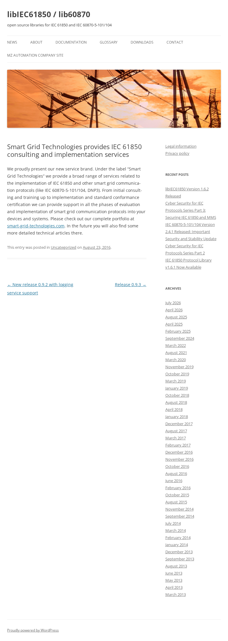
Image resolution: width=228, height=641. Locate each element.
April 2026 (174, 309)
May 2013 (173, 580)
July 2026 (173, 302)
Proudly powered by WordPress (33, 630)
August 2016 (176, 473)
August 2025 (176, 317)
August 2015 (176, 502)
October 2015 (177, 495)
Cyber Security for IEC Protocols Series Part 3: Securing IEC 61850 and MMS (190, 210)
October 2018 (177, 395)
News (12, 42)
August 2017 (176, 430)
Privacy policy (177, 153)
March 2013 (175, 594)
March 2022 (175, 345)
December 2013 (179, 551)
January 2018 (176, 416)
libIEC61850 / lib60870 (48, 14)
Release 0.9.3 (130, 284)
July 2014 (173, 523)
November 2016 (179, 459)
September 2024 (179, 338)
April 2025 (174, 324)
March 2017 (175, 438)
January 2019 (176, 388)
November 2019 (179, 366)
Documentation (71, 42)
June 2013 (173, 573)
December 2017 (179, 423)
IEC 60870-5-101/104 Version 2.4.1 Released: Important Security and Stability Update (190, 231)
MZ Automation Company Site (35, 55)
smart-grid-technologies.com (35, 226)
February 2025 (178, 331)
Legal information (181, 146)
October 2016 (177, 466)
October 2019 (177, 374)
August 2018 (176, 402)
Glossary (109, 42)
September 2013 (179, 559)
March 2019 (175, 381)
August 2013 (176, 566)
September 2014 (179, 516)
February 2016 (178, 487)
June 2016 (173, 480)
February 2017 (178, 445)
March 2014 (175, 530)
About (36, 42)
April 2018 (174, 409)
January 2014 (176, 544)
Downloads (142, 42)
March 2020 (175, 359)
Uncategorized (63, 247)
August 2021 (176, 352)
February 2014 (178, 537)
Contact (175, 42)
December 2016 (179, 452)
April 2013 (174, 587)
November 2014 (179, 509)
